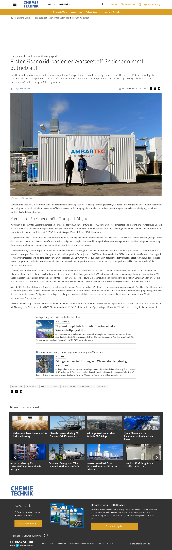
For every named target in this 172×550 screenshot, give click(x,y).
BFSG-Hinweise (73, 543)
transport (101, 386)
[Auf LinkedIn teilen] (159, 89)
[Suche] (103, 4)
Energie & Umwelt (111, 12)
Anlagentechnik (92, 12)
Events (50, 4)
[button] (15, 457)
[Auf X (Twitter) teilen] (155, 89)
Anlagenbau (76, 12)
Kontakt (105, 543)
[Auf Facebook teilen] (151, 89)
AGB (44, 543)
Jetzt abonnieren (28, 523)
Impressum (62, 543)
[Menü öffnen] (14, 4)
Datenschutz (52, 543)
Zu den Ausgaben (114, 526)
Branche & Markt (60, 12)
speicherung (17, 386)
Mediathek (63, 4)
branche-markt (87, 386)
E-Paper (113, 4)
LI (49, 535)
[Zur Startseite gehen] (31, 4)
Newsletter (130, 4)
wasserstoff (32, 386)
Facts (112, 543)
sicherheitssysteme (50, 386)
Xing (44, 535)
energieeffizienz (69, 386)
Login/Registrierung (151, 4)
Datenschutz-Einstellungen (91, 543)
